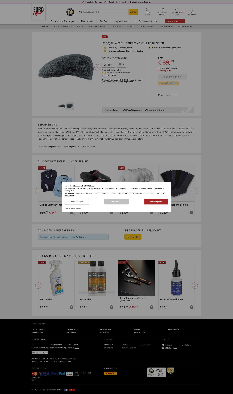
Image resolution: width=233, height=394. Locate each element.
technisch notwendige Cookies (154, 193)
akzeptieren (69, 196)
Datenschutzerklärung (73, 208)
